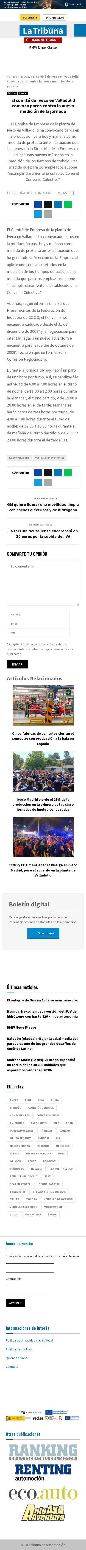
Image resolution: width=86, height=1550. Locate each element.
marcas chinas (20, 1146)
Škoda (52, 1214)
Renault (37, 1168)
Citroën (15, 1107)
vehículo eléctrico (23, 1207)
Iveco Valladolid (19, 457)
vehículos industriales (49, 457)
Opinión (15, 1161)
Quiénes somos (16, 1358)
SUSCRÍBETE (30, 17)
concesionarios (47, 1115)
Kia (58, 1138)
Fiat (56, 1123)
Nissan (14, 1153)
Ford (69, 1123)
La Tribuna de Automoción (29, 193)
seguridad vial (49, 1184)
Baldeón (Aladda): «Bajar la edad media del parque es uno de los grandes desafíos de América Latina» (42, 1043)
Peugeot (49, 1161)
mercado (43, 1146)
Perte (32, 1161)
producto (17, 1168)
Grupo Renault (20, 1138)
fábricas (46, 1130)
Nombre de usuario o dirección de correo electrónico (42, 1256)
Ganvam (64, 1130)
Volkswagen (53, 1207)
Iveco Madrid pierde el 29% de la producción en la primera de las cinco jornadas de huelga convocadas (43, 804)
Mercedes (62, 1146)
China (55, 1100)
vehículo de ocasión (58, 1199)
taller (14, 1199)
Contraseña (14, 1279)
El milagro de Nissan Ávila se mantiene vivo (42, 1000)
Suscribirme (46, 933)
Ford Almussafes (21, 1130)
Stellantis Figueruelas (49, 1191)
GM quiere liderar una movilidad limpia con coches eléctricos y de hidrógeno (43, 507)
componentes (20, 1115)
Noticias (25, 77)
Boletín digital (29, 904)
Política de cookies (19, 1349)
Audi (28, 1100)
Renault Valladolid (23, 1176)
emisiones (17, 1123)
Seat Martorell (21, 1184)
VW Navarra (33, 1214)
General (23, 93)
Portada (12, 77)
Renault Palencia (61, 1168)
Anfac (14, 1100)
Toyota (31, 1199)
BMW (41, 1100)
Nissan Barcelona (38, 1153)
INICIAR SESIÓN (55, 17)
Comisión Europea (41, 1107)
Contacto (12, 1367)
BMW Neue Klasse (43, 47)
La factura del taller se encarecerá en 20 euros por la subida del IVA (43, 533)
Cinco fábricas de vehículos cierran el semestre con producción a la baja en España (43, 738)
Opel (61, 1153)
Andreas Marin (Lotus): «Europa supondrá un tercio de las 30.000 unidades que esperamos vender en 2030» (41, 1064)
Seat (47, 1176)
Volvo (14, 1214)
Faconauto (39, 1123)
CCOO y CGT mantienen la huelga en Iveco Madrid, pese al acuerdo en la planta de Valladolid (43, 870)
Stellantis (17, 1191)
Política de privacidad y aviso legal (29, 1340)
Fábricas (12, 93)
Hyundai (43, 1138)
